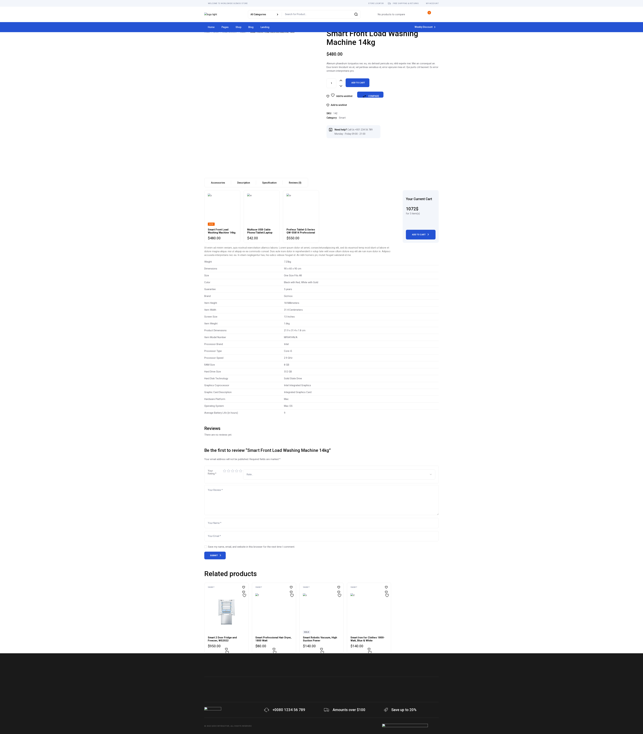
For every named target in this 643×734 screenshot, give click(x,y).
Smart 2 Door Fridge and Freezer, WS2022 (222, 639)
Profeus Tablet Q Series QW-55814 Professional (301, 231)
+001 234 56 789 (364, 129)
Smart (342, 117)
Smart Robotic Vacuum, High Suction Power (320, 639)
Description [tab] (243, 182)
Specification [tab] (269, 182)
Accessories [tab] (218, 182)
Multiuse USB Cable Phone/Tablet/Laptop (259, 231)
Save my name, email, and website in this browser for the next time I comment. (251, 546)
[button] (337, 105)
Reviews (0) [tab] (295, 182)
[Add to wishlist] (243, 592)
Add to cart (358, 83)
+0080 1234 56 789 (288, 710)
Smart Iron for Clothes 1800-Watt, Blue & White (367, 639)
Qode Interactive (220, 726)
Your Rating (212, 472)
